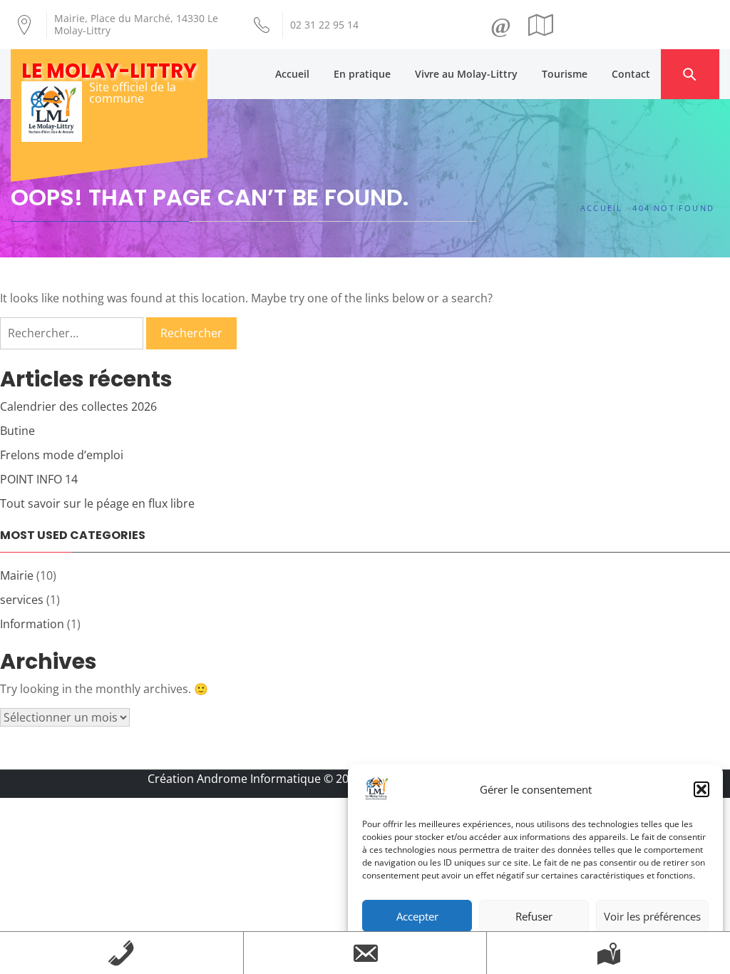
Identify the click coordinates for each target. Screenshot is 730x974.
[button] (701, 789)
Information (32, 624)
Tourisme (564, 74)
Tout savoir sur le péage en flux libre (97, 503)
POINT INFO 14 (39, 479)
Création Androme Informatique (234, 778)
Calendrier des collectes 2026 (78, 406)
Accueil (292, 74)
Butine (17, 431)
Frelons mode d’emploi (61, 455)
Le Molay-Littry (109, 71)
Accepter (417, 916)
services (21, 600)
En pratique (362, 74)
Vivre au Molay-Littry (466, 74)
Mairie (17, 575)
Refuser (533, 916)
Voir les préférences (652, 916)
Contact (631, 74)
